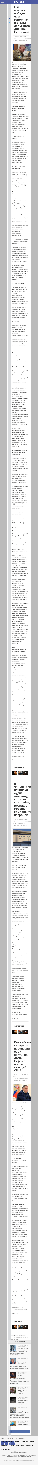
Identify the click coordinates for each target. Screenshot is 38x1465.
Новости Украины (21, 40)
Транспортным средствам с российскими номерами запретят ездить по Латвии (18, 1337)
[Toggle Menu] (2, 2)
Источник (15, 760)
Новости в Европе (22, 823)
